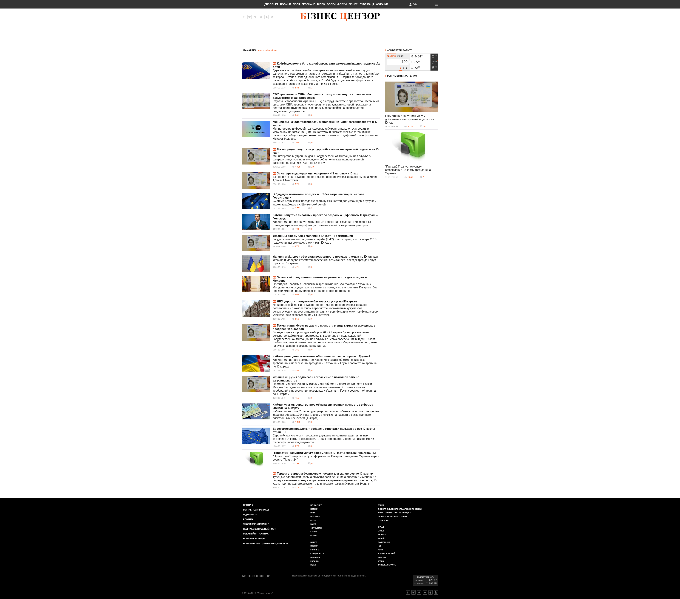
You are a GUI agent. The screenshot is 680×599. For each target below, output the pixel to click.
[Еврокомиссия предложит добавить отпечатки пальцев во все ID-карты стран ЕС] (256, 436)
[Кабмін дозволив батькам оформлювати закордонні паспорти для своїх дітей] (256, 70)
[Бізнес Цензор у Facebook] (244, 17)
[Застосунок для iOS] (266, 17)
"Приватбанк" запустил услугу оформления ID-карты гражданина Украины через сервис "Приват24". (326, 458)
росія (380, 550)
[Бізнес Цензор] (340, 17)
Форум (342, 4)
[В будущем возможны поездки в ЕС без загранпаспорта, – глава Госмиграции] (256, 201)
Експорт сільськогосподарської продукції (400, 509)
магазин (382, 557)
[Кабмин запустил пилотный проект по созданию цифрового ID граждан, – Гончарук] (256, 222)
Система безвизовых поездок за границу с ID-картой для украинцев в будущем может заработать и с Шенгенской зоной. (324, 202)
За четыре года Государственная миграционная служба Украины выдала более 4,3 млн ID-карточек (325, 178)
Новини (285, 4)
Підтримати (250, 514)
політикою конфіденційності (351, 576)
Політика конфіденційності (259, 529)
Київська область (387, 565)
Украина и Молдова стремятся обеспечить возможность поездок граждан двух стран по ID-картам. (324, 261)
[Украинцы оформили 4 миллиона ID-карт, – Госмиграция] (256, 243)
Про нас (248, 505)
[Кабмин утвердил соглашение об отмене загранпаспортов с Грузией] (256, 363)
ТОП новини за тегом (402, 75)
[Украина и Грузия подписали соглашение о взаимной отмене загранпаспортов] (256, 384)
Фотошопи (316, 528)
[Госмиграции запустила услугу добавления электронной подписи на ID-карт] (256, 156)
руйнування (384, 542)
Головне (314, 550)
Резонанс (308, 4)
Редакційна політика (256, 534)
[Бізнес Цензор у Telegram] (255, 17)
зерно (381, 561)
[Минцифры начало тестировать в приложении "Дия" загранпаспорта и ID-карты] (256, 129)
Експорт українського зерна (392, 517)
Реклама (248, 519)
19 (312, 167)
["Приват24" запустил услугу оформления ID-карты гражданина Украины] (256, 460)
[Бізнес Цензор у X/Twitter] (249, 17)
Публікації (367, 4)
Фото (313, 520)
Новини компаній (386, 554)
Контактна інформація (256, 510)
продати (391, 56)
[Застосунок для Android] (261, 17)
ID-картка (250, 50)
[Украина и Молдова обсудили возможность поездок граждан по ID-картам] (256, 263)
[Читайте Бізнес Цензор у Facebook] (408, 592)
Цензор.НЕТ (270, 4)
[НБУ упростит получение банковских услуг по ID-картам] (256, 308)
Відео (321, 4)
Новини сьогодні (254, 538)
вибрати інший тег (267, 50)
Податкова (383, 520)
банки (381, 505)
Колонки (382, 4)
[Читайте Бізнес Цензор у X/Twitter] (413, 592)
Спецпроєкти (317, 554)
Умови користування (256, 524)
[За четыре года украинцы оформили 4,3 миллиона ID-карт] (256, 180)
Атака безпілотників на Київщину (394, 513)
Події (296, 4)
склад (381, 527)
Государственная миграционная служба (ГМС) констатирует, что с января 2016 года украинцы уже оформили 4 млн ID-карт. (324, 241)
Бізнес (353, 4)
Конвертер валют (399, 50)
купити (400, 56)
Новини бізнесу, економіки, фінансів (265, 543)
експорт (382, 535)
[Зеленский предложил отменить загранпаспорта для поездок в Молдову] (256, 284)
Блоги (331, 4)
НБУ (379, 546)
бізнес (381, 531)
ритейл (381, 538)
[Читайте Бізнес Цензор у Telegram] (419, 592)
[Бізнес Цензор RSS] (272, 17)
